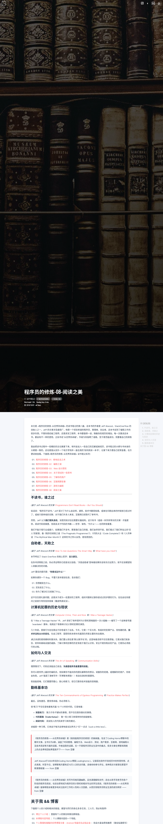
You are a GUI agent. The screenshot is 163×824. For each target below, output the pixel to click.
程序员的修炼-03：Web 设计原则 (51, 468)
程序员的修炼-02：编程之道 (49, 464)
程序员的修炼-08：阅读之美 (49, 490)
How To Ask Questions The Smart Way (73, 551)
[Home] (159, 3)
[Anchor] (56, 497)
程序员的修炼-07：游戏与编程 (50, 486)
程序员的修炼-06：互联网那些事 (51, 481)
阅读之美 (57, 399)
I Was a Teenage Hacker (101, 615)
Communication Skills (88, 661)
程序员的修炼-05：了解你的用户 (51, 477)
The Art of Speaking (64, 661)
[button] (142, 3)
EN (153, 3)
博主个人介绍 (42, 814)
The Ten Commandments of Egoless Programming (79, 695)
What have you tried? (106, 551)
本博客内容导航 (43, 818)
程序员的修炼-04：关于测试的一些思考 (54, 473)
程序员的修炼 (44, 399)
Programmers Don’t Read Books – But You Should (78, 505)
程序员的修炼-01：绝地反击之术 (50, 460)
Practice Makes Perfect (118, 695)
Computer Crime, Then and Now (70, 615)
